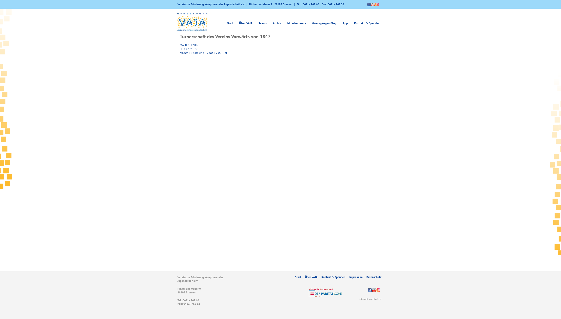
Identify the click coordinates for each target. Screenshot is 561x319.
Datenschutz (374, 277)
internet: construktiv (370, 299)
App (345, 23)
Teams (263, 23)
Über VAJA (311, 277)
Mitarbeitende (296, 23)
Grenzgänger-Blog (324, 23)
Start (230, 23)
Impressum (355, 277)
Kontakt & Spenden (367, 23)
